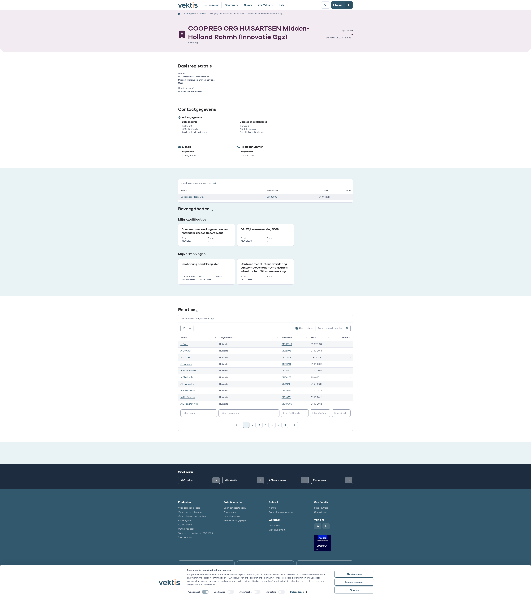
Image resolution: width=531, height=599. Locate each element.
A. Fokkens (186, 357)
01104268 (286, 377)
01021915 (286, 357)
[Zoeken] (325, 5)
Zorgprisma (229, 512)
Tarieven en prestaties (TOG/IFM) (195, 533)
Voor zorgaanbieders (189, 507)
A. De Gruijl (186, 350)
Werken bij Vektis (278, 529)
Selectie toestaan (354, 582)
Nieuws (248, 5)
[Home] (179, 13)
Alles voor (230, 5)
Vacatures (274, 525)
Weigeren (354, 590)
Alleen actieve (306, 328)
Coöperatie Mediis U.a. (192, 197)
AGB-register (190, 13)
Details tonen (297, 592)
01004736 (287, 404)
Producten (213, 5)
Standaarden (185, 537)
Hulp (281, 5)
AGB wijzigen (185, 524)
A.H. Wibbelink (187, 384)
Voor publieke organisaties (192, 516)
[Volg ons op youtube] (317, 526)
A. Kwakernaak (188, 370)
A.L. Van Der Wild (189, 404)
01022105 (286, 350)
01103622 (286, 390)
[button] (215, 337)
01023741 (286, 364)
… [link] (278, 425)
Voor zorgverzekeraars (190, 512)
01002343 (287, 344)
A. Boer (184, 344)
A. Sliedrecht (186, 377)
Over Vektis (264, 5)
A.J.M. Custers (187, 397)
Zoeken (202, 13)
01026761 (286, 397)
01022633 (286, 370)
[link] (294, 425)
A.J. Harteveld (187, 390)
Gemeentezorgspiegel (234, 520)
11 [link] (285, 425)
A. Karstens (186, 364)
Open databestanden (234, 507)
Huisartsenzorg (231, 516)
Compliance (320, 512)
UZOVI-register (186, 529)
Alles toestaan (354, 574)
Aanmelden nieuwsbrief (281, 512)
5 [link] (272, 425)
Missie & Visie (321, 507)
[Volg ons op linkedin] (326, 526)
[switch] (230, 592)
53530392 (272, 197)
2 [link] (252, 425)
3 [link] (259, 425)
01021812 (286, 384)
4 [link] (265, 425)
